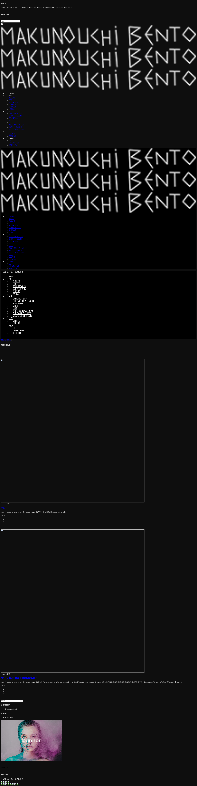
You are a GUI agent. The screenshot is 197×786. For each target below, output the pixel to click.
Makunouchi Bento (6, 340)
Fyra (3, 508)
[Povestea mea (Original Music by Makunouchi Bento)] (72, 672)
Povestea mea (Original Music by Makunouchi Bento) (21, 678)
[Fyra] (72, 502)
